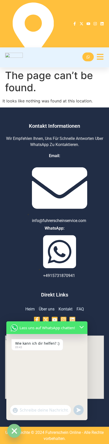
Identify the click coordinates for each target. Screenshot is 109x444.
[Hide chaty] (14, 431)
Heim (30, 309)
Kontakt (65, 309)
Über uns (47, 309)
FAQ (80, 309)
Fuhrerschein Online (63, 432)
